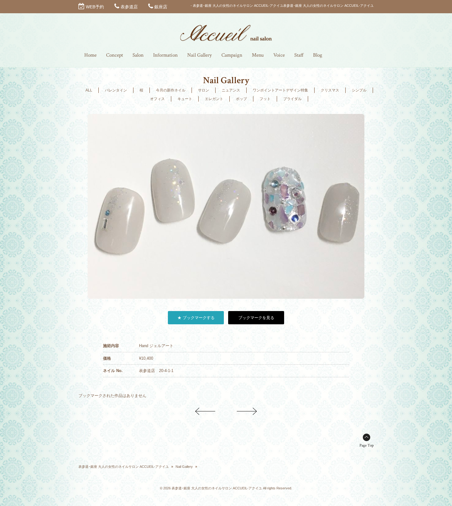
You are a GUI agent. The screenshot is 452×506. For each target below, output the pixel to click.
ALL (88, 90)
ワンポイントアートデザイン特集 (280, 90)
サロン (203, 90)
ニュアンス (231, 90)
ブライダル (292, 99)
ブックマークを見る (256, 317)
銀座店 (160, 6)
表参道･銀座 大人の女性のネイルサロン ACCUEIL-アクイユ (123, 466)
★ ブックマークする (196, 317)
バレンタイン (116, 90)
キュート (184, 99)
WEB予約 (95, 6)
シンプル (359, 90)
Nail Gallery (184, 466)
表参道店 (129, 6)
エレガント (214, 99)
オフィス (157, 99)
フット (265, 99)
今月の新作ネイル (170, 90)
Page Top (366, 445)
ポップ (241, 99)
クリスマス (330, 90)
